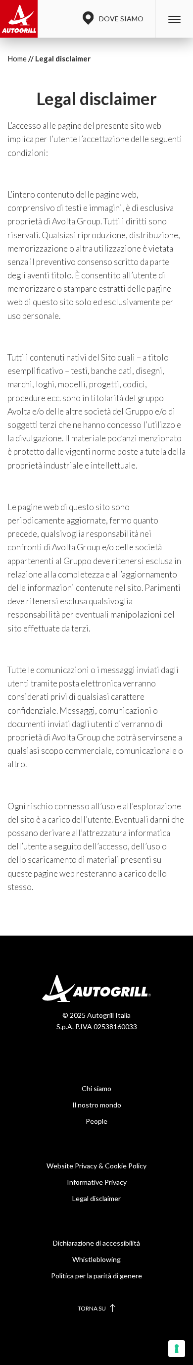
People (96, 1121)
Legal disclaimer (96, 1198)
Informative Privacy (97, 1182)
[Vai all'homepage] (19, 19)
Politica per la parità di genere (96, 1275)
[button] (174, 19)
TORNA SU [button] (92, 1308)
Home (17, 58)
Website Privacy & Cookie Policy (96, 1165)
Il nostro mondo (96, 1105)
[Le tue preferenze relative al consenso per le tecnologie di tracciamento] (176, 1348)
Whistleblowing (96, 1259)
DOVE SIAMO (121, 18)
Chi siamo (96, 1088)
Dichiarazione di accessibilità (96, 1243)
